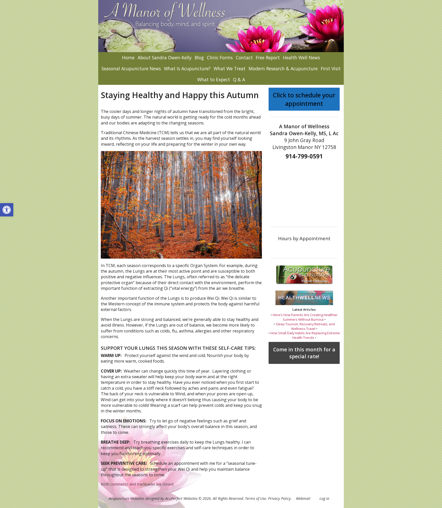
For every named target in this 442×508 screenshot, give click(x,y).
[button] (6, 209)
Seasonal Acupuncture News (131, 68)
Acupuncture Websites (126, 498)
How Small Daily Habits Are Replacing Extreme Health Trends (305, 335)
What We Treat (230, 68)
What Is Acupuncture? (187, 68)
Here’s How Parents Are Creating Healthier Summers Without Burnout (305, 317)
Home (128, 57)
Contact (244, 57)
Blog (199, 57)
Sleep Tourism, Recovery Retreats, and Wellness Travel (305, 326)
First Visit (331, 68)
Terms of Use (255, 498)
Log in (324, 498)
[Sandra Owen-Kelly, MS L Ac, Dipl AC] (221, 26)
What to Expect (213, 79)
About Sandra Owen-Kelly (165, 57)
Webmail (303, 498)
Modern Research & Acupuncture (283, 68)
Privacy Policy (279, 498)
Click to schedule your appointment (304, 99)
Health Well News (301, 57)
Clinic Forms (220, 57)
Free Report (268, 57)
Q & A (239, 79)
